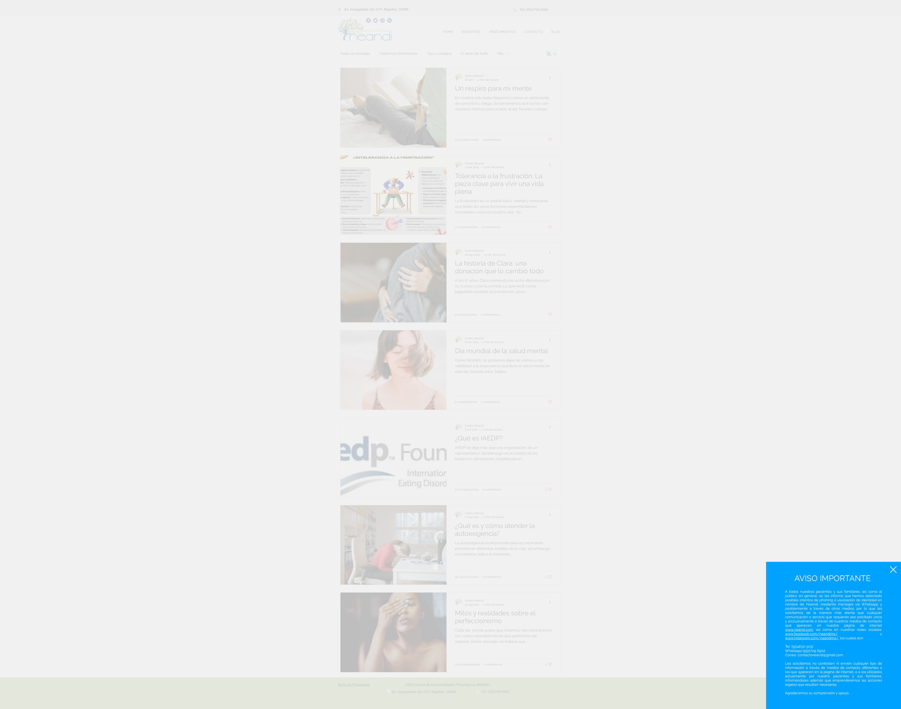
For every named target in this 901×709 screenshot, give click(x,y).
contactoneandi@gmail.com (820, 655)
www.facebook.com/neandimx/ (811, 634)
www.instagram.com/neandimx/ (811, 638)
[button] (893, 569)
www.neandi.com (799, 630)
